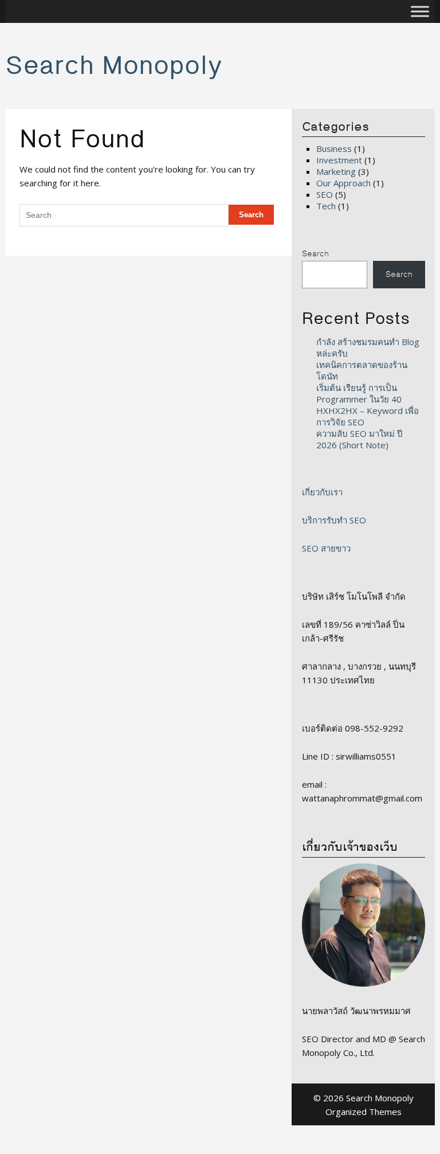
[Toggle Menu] (420, 11)
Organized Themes (363, 1111)
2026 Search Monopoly (368, 1098)
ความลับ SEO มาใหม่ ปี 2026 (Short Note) (359, 439)
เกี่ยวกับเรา (322, 492)
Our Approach (343, 183)
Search (315, 254)
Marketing (336, 171)
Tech (326, 206)
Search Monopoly (113, 66)
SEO (324, 194)
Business (334, 148)
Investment (339, 160)
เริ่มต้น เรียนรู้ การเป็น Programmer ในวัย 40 (359, 393)
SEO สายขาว (326, 548)
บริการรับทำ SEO (334, 520)
